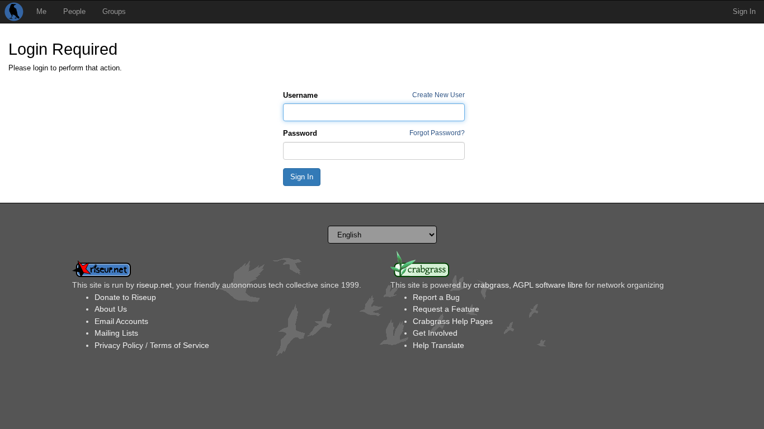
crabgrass (491, 284)
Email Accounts (121, 321)
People (74, 11)
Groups (114, 11)
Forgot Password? (437, 132)
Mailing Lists (116, 332)
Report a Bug (436, 297)
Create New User (438, 94)
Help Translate (438, 345)
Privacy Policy (119, 345)
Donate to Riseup (125, 297)
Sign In (744, 11)
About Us (111, 308)
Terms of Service (179, 345)
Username (300, 95)
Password (300, 133)
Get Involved (435, 332)
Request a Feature (446, 308)
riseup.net (154, 284)
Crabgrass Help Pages (453, 321)
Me (41, 11)
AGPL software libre (548, 284)
